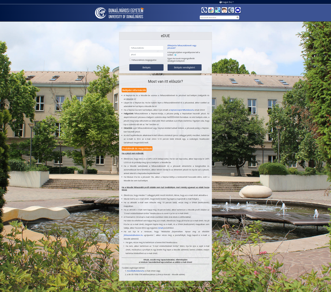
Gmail (160, 228)
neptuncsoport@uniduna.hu (182, 110)
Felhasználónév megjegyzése (144, 60)
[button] (227, 2)
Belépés (146, 67)
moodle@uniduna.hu (135, 271)
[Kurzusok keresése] (237, 17)
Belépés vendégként (184, 67)
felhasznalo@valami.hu (133, 235)
